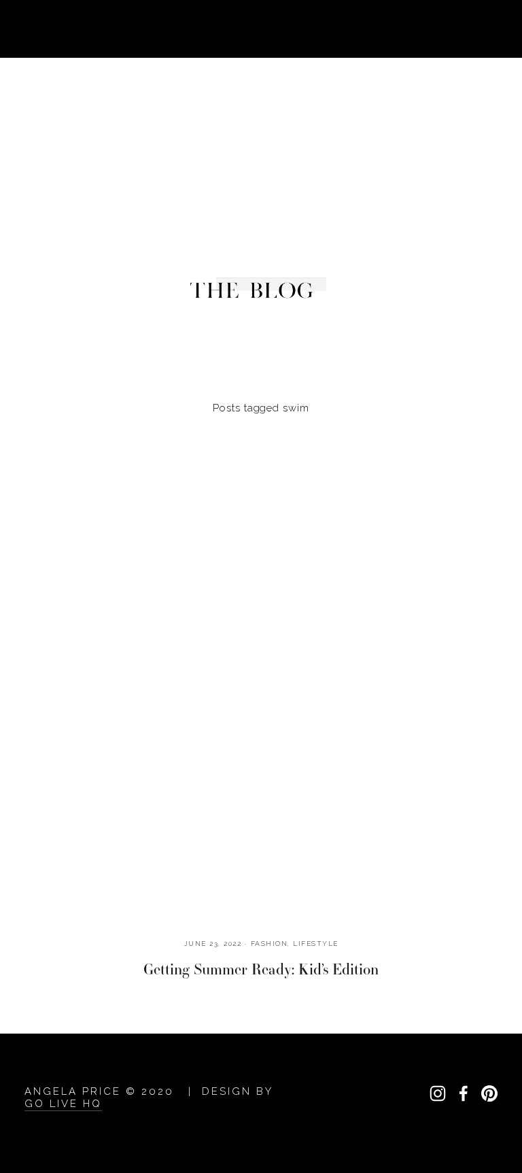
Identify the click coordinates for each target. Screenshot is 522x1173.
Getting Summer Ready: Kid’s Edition (261, 969)
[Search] (133, 27)
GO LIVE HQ (63, 1104)
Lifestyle (315, 943)
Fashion (269, 943)
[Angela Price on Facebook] (463, 1093)
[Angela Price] (438, 1093)
